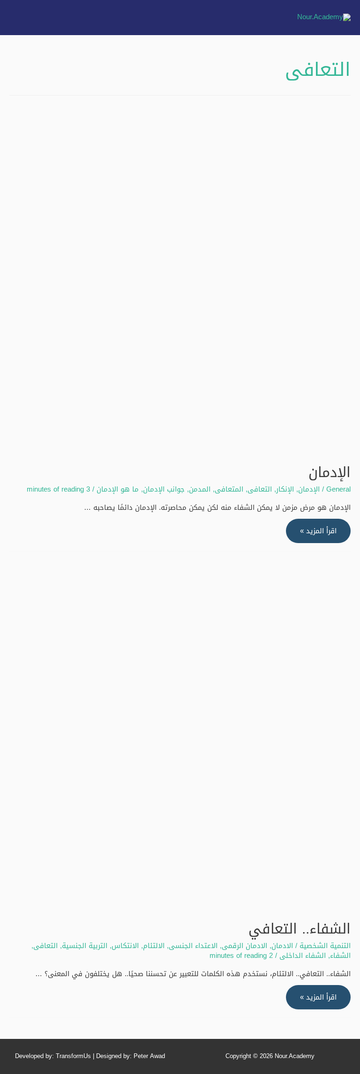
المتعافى (229, 489)
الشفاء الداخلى (302, 955)
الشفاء (340, 955)
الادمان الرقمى (244, 945)
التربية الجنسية (84, 945)
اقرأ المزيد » (318, 530)
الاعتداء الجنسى (193, 945)
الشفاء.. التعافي (299, 929)
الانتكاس (125, 945)
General (338, 489)
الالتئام (154, 945)
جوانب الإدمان (164, 489)
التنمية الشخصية (325, 945)
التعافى (260, 489)
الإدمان (329, 472)
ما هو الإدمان (118, 489)
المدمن (199, 489)
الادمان (282, 945)
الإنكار (285, 489)
